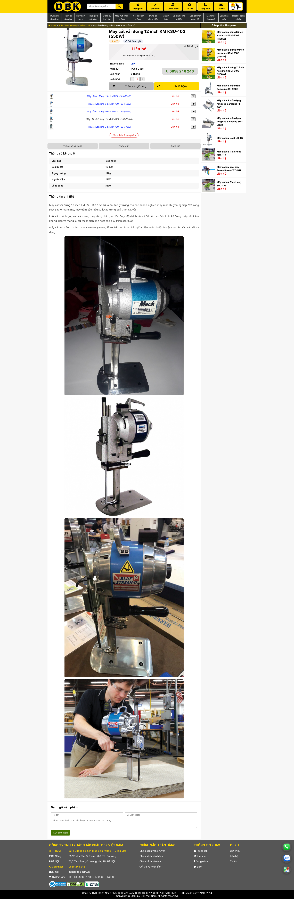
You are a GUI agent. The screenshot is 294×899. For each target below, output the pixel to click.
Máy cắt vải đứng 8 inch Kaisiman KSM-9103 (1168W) (230, 35)
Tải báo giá (192, 46)
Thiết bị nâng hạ (68, 17)
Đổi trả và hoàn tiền (150, 866)
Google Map (202, 861)
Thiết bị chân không (137, 17)
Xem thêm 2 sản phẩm (124, 135)
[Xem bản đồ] (286, 869)
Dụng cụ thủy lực (54, 17)
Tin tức (234, 861)
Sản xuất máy (224, 17)
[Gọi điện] (286, 846)
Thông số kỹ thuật (72, 146)
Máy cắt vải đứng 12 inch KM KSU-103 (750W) (109, 96)
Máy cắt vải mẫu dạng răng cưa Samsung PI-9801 (229, 104)
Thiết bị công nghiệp (238, 17)
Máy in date (166, 17)
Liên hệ (234, 856)
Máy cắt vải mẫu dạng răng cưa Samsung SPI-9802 (229, 121)
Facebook (202, 850)
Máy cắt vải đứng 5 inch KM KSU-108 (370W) (109, 126)
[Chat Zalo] (287, 858)
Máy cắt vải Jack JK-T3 (230, 138)
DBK (132, 63)
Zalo (199, 866)
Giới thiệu (235, 850)
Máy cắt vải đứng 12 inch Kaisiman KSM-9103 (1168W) (230, 71)
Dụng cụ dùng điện (153, 17)
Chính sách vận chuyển (152, 850)
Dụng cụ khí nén (107, 17)
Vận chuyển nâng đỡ (195, 17)
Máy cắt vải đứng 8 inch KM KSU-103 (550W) (109, 103)
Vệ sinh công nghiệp (179, 17)
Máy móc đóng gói (211, 17)
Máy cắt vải (85, 25)
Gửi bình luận (60, 832)
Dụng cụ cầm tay (93, 17)
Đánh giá (175, 146)
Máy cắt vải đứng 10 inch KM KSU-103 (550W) (109, 111)
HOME (53, 25)
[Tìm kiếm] (119, 6)
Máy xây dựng (80, 17)
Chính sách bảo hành (151, 856)
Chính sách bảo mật (151, 861)
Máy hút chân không (121, 17)
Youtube (201, 856)
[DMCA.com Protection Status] (75, 883)
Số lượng (115, 78)
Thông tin (124, 146)
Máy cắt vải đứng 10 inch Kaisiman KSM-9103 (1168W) (230, 53)
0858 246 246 (181, 71)
